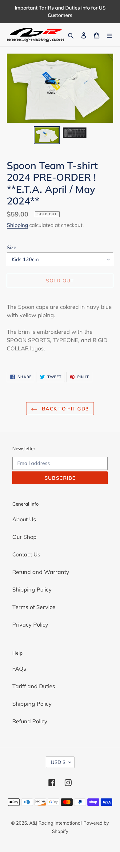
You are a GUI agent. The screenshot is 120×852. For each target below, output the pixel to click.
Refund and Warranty (40, 571)
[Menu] (109, 34)
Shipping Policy (32, 589)
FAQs (19, 668)
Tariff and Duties (33, 686)
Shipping (17, 225)
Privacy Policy (30, 624)
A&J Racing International (55, 823)
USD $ (58, 762)
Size (11, 247)
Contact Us (26, 554)
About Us (24, 519)
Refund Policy (29, 721)
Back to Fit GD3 (64, 409)
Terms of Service (33, 607)
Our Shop (24, 536)
